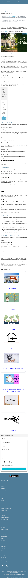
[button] (14, 442)
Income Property (13, 288)
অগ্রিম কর (15, 230)
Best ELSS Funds (3, 515)
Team (2, 550)
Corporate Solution (4, 555)
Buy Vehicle (3, 540)
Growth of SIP (3, 531)
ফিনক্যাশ (2, 8)
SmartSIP (2, 484)
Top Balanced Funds (4, 513)
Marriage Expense (4, 536)
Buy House (2, 538)
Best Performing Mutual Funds (6, 508)
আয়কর (4, 8)
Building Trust (3, 546)
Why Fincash (3, 548)
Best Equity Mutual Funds (5, 517)
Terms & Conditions (14, 577)
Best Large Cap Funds (4, 519)
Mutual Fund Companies (5, 503)
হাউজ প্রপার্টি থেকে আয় (8, 8)
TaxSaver (2, 486)
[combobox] (8, 2)
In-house (13, 348)
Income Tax (13, 430)
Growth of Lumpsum (4, 529)
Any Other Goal (3, 542)
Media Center (3, 553)
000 (3, 171)
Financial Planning (4, 494)
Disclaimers (21, 577)
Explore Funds (3, 488)
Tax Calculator (3, 527)
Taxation (2, 498)
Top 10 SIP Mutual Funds (5, 512)
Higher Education (3, 534)
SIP (1, 496)
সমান (5, 244)
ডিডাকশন (8, 16)
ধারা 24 (19, 145)
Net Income (13, 410)
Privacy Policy (7, 577)
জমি (5, 27)
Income (13, 329)
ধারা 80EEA (14, 16)
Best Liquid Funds (4, 510)
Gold (1, 502)
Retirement (2, 500)
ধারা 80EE (2, 193)
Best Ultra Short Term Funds (5, 521)
